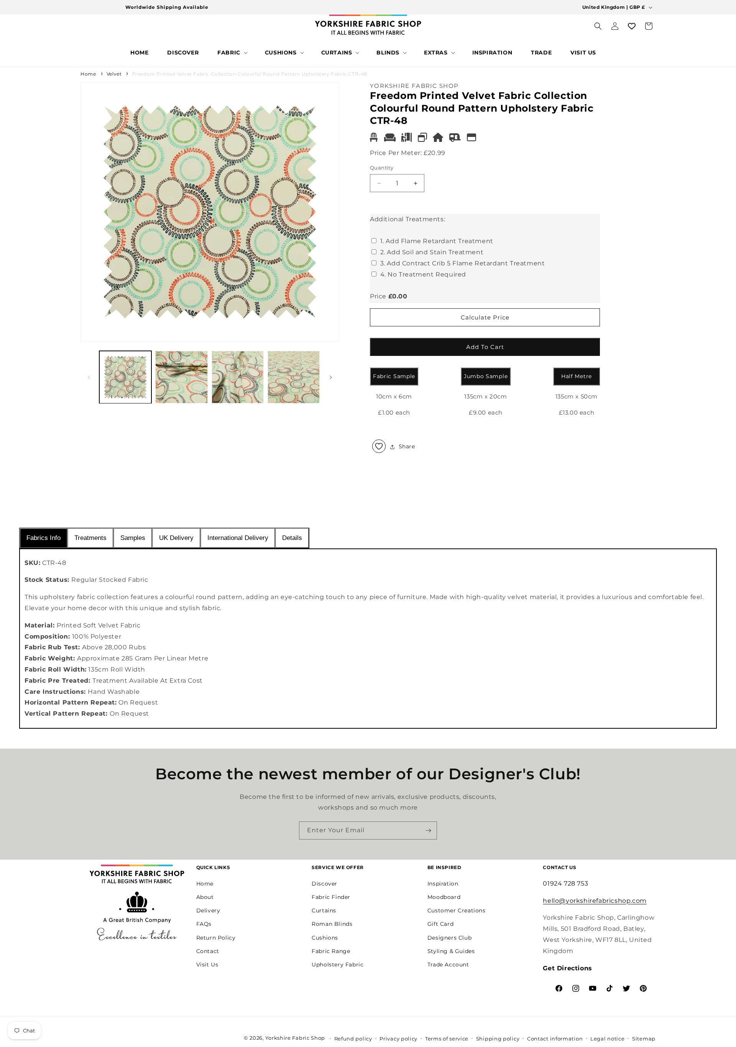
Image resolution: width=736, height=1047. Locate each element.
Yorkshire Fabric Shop (295, 1038)
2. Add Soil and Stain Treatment (432, 252)
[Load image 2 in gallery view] (181, 377)
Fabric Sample (394, 376)
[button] (232, 52)
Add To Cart (485, 347)
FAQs (204, 923)
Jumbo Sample (486, 376)
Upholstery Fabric (337, 964)
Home (88, 74)
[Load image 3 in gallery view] (238, 377)
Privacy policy (398, 1038)
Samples (132, 538)
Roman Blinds (332, 923)
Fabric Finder (331, 896)
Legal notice (607, 1038)
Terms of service (446, 1038)
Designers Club (449, 937)
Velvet (114, 74)
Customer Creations (456, 910)
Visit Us (207, 964)
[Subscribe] (428, 830)
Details (292, 538)
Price (378, 296)
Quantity (381, 168)
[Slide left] (88, 377)
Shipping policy (498, 1038)
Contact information (555, 1038)
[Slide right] (330, 377)
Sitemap (644, 1038)
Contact (207, 950)
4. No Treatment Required (423, 274)
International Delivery (237, 538)
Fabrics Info (43, 538)
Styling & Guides (451, 950)
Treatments (90, 538)
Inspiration (442, 883)
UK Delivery (176, 538)
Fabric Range (331, 950)
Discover (324, 883)
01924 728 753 (565, 883)
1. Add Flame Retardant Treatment (436, 241)
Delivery (208, 910)
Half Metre (576, 376)
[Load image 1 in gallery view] (125, 377)
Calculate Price (485, 317)
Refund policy (353, 1038)
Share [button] (407, 446)
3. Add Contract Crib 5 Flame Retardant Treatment (462, 263)
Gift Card (440, 923)
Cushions (325, 937)
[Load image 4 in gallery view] (294, 377)
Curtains (324, 910)
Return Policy (216, 937)
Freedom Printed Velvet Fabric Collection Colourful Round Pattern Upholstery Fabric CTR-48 (249, 74)
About (205, 896)
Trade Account (448, 964)
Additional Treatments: (407, 219)
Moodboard (443, 896)
